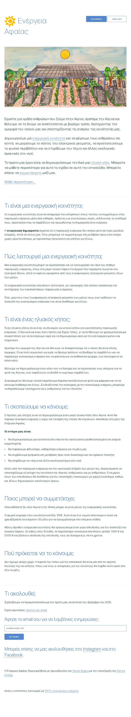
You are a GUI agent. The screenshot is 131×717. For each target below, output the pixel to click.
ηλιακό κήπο (100, 163)
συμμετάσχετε (31, 173)
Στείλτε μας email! (36, 610)
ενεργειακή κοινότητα (48, 138)
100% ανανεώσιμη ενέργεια (61, 690)
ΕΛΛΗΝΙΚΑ (96, 19)
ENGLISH (117, 19)
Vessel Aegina (80, 670)
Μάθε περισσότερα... (20, 182)
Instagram (92, 649)
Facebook (13, 655)
